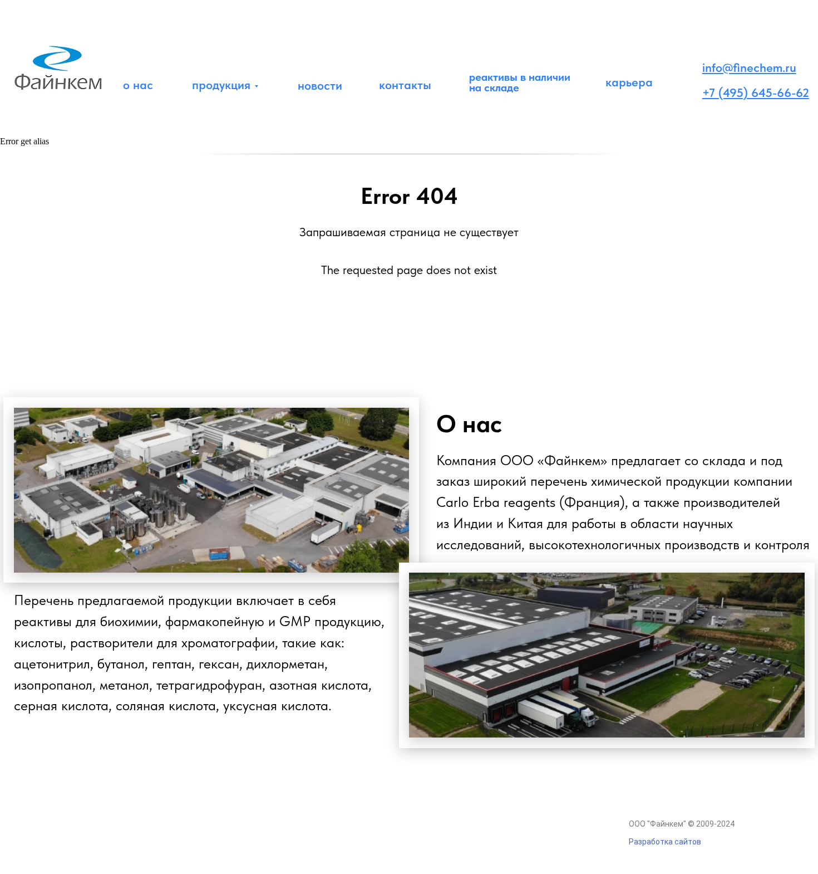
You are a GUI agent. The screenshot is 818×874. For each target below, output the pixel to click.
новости (320, 85)
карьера (629, 82)
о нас (138, 84)
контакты (405, 84)
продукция (221, 84)
